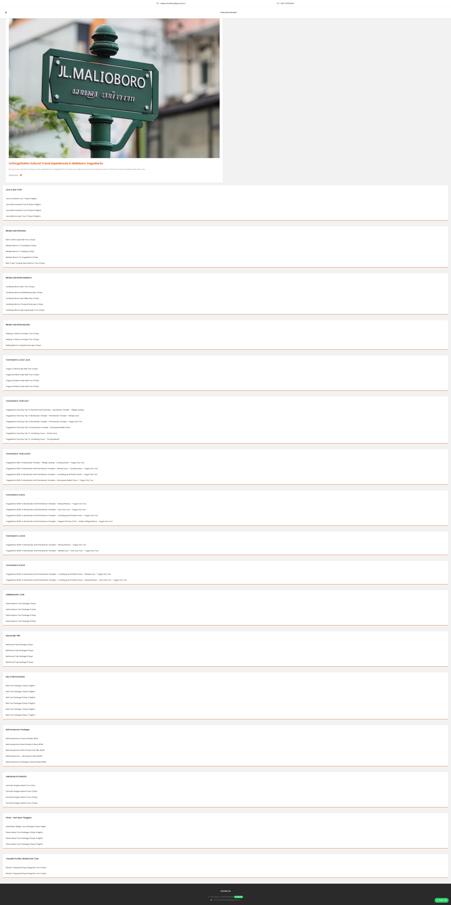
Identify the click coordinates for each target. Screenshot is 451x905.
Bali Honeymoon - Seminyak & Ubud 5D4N (24, 756)
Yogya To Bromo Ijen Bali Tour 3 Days (22, 368)
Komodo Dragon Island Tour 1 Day (20, 785)
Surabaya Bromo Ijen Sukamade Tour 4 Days (25, 310)
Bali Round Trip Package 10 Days (19, 650)
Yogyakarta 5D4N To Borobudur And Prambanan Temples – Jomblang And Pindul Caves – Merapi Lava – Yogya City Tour (58, 574)
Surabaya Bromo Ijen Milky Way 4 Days (22, 298)
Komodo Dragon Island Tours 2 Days (21, 791)
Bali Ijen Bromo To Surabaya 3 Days (21, 245)
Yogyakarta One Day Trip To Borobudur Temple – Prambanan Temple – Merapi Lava (42, 415)
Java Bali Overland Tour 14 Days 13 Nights (23, 210)
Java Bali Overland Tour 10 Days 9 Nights (23, 204)
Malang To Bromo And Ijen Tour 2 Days (22, 333)
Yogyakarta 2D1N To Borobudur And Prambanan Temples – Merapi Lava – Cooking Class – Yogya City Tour (52, 468)
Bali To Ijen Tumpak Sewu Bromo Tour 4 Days (25, 263)
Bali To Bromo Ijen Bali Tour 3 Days (20, 239)
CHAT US (442, 900)
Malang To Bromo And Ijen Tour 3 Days (22, 339)
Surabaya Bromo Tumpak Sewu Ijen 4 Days (24, 304)
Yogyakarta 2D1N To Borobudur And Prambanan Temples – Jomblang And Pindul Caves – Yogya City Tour (51, 474)
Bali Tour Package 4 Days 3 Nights (20, 691)
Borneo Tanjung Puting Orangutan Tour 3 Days (26, 867)
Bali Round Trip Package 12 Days (19, 662)
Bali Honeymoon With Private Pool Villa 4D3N (25, 750)
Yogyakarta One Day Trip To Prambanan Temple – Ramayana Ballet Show (38, 427)
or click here (238, 897)
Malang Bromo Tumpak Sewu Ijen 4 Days (23, 345)
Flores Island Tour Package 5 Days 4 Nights (24, 838)
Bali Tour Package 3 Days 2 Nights (20, 685)
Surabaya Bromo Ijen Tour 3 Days (20, 286)
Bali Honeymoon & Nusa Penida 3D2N (22, 738)
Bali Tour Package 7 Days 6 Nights (20, 709)
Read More (14, 175)
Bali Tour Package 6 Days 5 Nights (20, 703)
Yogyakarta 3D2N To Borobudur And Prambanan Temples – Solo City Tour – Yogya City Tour (46, 509)
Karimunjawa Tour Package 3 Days (21, 603)
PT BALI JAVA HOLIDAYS (228, 12)
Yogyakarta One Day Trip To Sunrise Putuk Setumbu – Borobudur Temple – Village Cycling (45, 410)
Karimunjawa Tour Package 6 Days (21, 621)
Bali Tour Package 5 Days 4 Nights (20, 697)
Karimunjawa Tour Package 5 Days (21, 615)
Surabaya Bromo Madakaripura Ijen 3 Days (24, 292)
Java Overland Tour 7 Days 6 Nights (21, 198)
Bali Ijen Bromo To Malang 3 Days (20, 251)
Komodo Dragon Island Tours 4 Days (21, 803)
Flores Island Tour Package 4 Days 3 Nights (24, 832)
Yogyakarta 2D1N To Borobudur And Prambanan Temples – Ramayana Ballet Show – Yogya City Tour (49, 480)
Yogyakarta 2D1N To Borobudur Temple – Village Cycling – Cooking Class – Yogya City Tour (45, 462)
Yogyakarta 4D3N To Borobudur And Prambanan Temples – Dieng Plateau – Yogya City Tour (46, 545)
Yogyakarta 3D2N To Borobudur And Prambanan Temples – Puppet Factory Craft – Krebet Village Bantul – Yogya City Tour (59, 521)
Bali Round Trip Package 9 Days (19, 644)
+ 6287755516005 (286, 3)
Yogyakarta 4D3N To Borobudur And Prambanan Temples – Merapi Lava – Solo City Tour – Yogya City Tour (52, 550)
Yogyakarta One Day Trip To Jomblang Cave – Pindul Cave (31, 433)
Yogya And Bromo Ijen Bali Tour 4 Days (22, 374)
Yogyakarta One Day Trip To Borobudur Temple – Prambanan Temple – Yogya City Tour (44, 421)
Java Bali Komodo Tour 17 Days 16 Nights (23, 216)
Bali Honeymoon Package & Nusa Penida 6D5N (26, 762)
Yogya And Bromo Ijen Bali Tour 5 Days (22, 380)
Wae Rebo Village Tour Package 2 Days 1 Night (26, 826)
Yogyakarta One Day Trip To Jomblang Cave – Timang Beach (32, 439)
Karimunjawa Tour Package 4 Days (21, 609)
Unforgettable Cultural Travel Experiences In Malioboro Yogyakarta (56, 163)
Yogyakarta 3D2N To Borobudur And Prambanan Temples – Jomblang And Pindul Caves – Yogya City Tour (52, 515)
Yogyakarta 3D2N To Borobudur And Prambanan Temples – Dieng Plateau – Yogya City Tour (46, 503)
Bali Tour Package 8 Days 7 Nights (20, 715)
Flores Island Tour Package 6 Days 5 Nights (24, 844)
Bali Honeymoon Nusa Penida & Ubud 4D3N (24, 744)
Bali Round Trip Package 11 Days (19, 656)
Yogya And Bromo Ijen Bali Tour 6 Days (22, 386)
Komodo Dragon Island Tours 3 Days (21, 797)
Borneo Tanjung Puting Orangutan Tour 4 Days (26, 873)
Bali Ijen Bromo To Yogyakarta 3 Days (22, 257)
